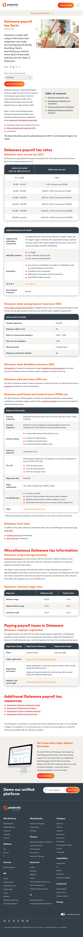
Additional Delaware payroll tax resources (60, 111)
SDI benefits (9, 368)
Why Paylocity (36, 818)
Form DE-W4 (30, 283)
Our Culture (61, 838)
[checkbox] (63, 914)
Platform (7, 843)
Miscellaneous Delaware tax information (59, 102)
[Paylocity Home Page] (10, 5)
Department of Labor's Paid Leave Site (22, 714)
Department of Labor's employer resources (24, 711)
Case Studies (34, 827)
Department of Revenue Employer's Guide (23, 705)
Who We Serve (9, 818)
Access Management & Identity (40, 903)
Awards (59, 848)
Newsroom (60, 834)
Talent (5, 893)
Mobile (59, 870)
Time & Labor (8, 889)
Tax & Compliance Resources (40, 882)
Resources (34, 862)
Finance (6, 852)
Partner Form (61, 892)
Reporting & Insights (63, 878)
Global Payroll (8, 882)
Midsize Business (9, 827)
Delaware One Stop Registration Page (41, 659)
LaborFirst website (49, 401)
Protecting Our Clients (64, 845)
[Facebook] (14, 921)
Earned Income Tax (14, 535)
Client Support (62, 889)
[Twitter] (9, 921)
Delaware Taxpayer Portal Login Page (41, 682)
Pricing (60, 902)
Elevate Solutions (9, 867)
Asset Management (37, 900)
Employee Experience (10, 900)
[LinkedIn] (4, 921)
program (7, 386)
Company (61, 818)
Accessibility (63, 927)
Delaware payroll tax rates (58, 97)
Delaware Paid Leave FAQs (34, 509)
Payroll (5, 878)
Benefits (6, 896)
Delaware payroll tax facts (40, 13)
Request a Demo (62, 896)
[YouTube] (23, 921)
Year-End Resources (37, 885)
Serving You (61, 841)
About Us (60, 823)
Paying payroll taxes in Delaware (61, 107)
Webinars (33, 874)
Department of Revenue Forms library (21, 708)
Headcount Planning (37, 856)
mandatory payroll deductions (53, 368)
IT (4, 856)
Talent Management (10, 903)
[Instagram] (27, 921)
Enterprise (7, 831)
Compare (33, 831)
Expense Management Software (41, 842)
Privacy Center (39, 927)
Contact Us (62, 883)
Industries (6, 834)
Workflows (60, 874)
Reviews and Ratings (37, 823)
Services (7, 862)
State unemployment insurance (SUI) (21, 128)
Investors (60, 831)
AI (57, 867)
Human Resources (9, 886)
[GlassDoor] (18, 921)
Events (32, 878)
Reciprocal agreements (13, 558)
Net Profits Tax (12, 538)
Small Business (8, 823)
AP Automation (35, 849)
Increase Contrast (73, 914)
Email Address (54, 790)
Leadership (60, 852)
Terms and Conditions (51, 927)
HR (4, 849)
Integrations (61, 863)
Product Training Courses (39, 889)
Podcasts (33, 871)
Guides (32, 867)
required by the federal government (23, 120)
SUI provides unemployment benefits (18, 307)
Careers (59, 827)
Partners (6, 838)
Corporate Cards (36, 845)
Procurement (34, 852)
